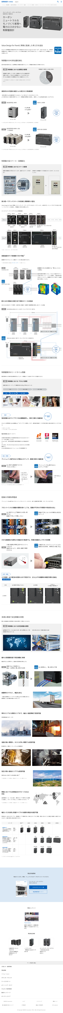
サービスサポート (6, 981)
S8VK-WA (4, 836)
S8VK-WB (4, 847)
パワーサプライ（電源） (22, 4)
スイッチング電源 (31, 4)
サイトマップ (39, 1001)
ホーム (3, 4)
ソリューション (5, 974)
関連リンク (55, 1001)
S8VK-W (36, 4)
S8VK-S (4, 827)
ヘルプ (23, 1001)
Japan (16, 1)
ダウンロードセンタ (7, 977)
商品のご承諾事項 (39, 1005)
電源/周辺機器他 (13, 4)
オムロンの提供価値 (7, 989)
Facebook (55, 1005)
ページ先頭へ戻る (31, 963)
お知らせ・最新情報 (7, 966)
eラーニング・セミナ (7, 985)
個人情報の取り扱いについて (8, 1005)
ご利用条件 (23, 1005)
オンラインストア (6, 996)
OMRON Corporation (8, 1001)
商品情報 (7, 4)
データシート (14, 262)
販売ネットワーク (6, 992)
